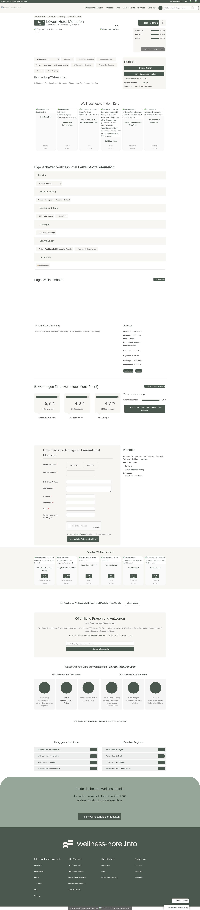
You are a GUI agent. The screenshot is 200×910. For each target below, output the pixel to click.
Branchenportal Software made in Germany (83, 908)
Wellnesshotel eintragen (76, 883)
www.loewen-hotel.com (143, 87)
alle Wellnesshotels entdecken (101, 816)
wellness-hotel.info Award (134, 8)
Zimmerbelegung (50, 472)
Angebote (110, 8)
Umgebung (45, 257)
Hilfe (185, 1)
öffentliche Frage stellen (101, 649)
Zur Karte (128, 466)
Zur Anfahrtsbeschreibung (134, 470)
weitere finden (66, 700)
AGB (103, 871)
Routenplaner (160, 279)
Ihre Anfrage (48, 488)
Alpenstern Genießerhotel (67, 123)
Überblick (41, 175)
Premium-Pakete (74, 890)
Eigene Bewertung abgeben (156, 386)
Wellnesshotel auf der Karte (136, 79)
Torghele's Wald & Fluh (67, 568)
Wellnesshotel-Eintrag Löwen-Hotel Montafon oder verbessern (111, 702)
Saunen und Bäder (48, 208)
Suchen (197, 8)
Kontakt (138, 371)
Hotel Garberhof (111, 565)
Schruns (131, 339)
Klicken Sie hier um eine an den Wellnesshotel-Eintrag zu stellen (101, 635)
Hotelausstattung (47, 191)
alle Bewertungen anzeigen (154, 49)
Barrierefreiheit (181, 901)
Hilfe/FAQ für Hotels (75, 865)
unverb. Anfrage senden (145, 74)
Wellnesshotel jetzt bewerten (145, 409)
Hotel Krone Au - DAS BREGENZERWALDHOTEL (89, 121)
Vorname (46, 496)
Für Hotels (38, 865)
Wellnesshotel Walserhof (154, 121)
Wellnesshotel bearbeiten (77, 877)
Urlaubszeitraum (49, 464)
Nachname (47, 502)
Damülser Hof (45, 117)
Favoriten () (178, 907)
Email (45, 509)
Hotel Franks (155, 568)
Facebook (138, 865)
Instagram (138, 871)
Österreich (132, 346)
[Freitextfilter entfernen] (192, 7)
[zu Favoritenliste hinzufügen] (37, 31)
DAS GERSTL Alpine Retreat (45, 569)
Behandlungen (46, 241)
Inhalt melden (132, 603)
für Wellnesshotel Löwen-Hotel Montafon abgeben (44, 702)
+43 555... (134, 83)
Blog (118, 8)
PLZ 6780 (137, 335)
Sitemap (37, 896)
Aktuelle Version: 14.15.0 (122, 908)
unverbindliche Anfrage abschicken (83, 539)
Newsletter (139, 877)
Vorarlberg (138, 342)
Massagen (44, 224)
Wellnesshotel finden (94, 8)
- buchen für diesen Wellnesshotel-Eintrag (156, 700)
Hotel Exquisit (133, 568)
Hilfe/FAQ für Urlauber (76, 871)
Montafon (135, 356)
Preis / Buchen (150, 23)
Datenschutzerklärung (78, 534)
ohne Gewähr (115, 603)
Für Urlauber (39, 871)
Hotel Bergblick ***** (89, 565)
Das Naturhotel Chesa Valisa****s (132, 123)
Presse (36, 877)
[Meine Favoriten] (160, 8)
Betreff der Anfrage (50, 482)
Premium (161, 105)
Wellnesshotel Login (176, 1)
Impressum (105, 865)
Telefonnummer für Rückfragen (50, 516)
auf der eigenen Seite (133, 700)
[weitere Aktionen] (163, 23)
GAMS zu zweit (111, 141)
